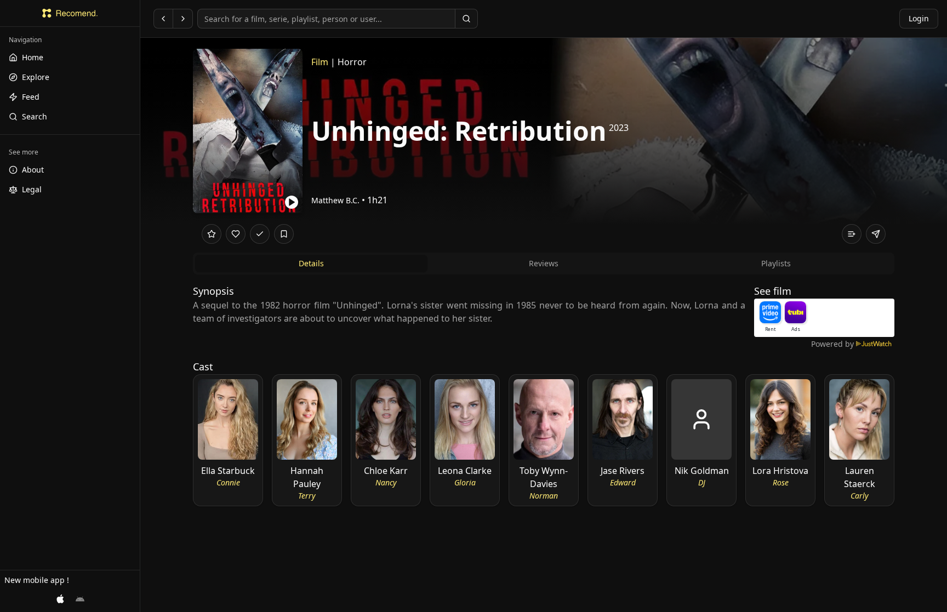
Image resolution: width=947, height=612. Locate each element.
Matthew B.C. (335, 200)
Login (919, 18)
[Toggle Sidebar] (139, 306)
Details (311, 263)
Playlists (776, 263)
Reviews (543, 263)
